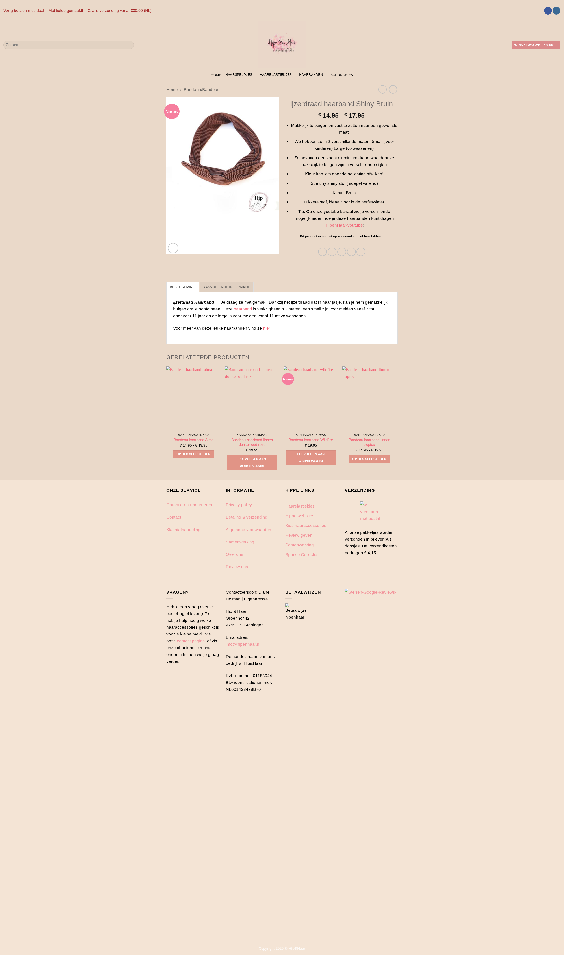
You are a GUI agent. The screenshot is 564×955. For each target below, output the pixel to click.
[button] (536, 45)
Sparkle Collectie (301, 554)
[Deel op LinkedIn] (360, 252)
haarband (243, 309)
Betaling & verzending (246, 517)
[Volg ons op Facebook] (548, 11)
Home (216, 75)
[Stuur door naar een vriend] (341, 252)
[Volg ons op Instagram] (556, 11)
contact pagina (191, 640)
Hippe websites (299, 515)
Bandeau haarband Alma (193, 440)
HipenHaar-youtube (344, 225)
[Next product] (382, 89)
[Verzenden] (128, 45)
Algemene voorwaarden (248, 529)
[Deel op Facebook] (322, 252)
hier (267, 328)
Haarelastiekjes (276, 74)
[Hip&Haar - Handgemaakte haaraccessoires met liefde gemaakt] (282, 44)
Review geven (298, 535)
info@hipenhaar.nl (243, 644)
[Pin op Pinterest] (351, 252)
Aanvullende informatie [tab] (226, 287)
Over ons (234, 554)
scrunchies (341, 75)
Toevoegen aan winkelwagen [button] (252, 462)
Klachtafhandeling (183, 529)
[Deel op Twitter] (332, 252)
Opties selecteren (193, 454)
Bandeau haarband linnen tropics (369, 442)
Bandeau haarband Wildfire (311, 440)
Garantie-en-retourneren (189, 504)
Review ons (237, 566)
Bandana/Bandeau (202, 89)
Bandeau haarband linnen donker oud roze (252, 442)
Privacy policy (239, 504)
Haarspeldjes (238, 74)
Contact (173, 517)
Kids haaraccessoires (305, 525)
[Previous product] (393, 89)
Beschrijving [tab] (182, 287)
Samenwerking (240, 541)
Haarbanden (311, 74)
